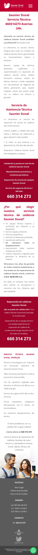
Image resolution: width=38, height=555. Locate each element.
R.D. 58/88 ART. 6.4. (14, 277)
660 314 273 (26, 432)
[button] (33, 550)
